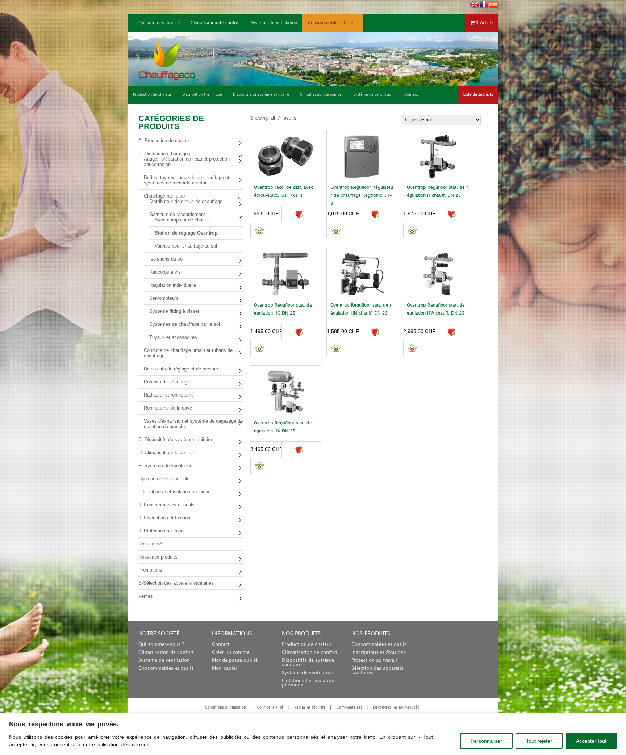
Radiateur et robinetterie (169, 395)
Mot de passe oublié (235, 660)
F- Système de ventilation (165, 465)
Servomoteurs (164, 298)
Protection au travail (374, 660)
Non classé (150, 544)
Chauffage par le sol (165, 196)
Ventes (145, 596)
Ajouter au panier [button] (259, 230)
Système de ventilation (274, 23)
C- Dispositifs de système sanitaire (175, 439)
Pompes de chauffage (167, 382)
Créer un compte (231, 652)
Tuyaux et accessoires (173, 337)
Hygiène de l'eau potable (163, 478)
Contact (221, 644)
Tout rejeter (539, 741)
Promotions (150, 570)
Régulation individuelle (172, 285)
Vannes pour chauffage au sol (186, 246)
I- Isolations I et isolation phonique (174, 491)
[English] (475, 4)
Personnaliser (486, 741)
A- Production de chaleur (164, 140)
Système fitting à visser (174, 311)
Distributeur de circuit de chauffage (185, 201)
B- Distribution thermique (164, 153)
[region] (313, 734)
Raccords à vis (165, 272)
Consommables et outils (333, 23)
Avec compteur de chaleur (182, 220)
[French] (484, 4)
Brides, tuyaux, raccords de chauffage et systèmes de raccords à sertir (186, 180)
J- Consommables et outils (166, 504)
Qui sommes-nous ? (159, 23)
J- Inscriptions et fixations (165, 517)
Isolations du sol (166, 259)
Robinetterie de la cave (168, 408)
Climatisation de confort (215, 23)
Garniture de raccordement (177, 214)
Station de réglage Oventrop (186, 233)
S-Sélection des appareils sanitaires (176, 583)
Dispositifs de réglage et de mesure (181, 369)
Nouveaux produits (158, 557)
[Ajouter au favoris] (298, 214)
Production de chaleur (306, 644)
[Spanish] (493, 4)
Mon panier (224, 668)
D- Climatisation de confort (166, 452)
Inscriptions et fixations (378, 652)
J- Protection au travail (162, 531)
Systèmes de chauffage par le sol (184, 324)
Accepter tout (591, 741)
